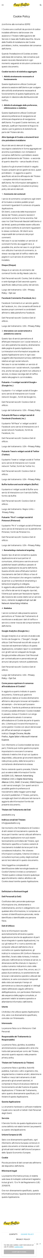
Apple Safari (14, 736)
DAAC (17, 782)
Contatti (13, 1234)
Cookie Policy (27, 1234)
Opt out (12, 293)
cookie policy (18, 1247)
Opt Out (12, 678)
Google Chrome (16, 733)
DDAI (32, 782)
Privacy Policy (34, 326)
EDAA (6, 775)
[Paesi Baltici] (21, 5)
